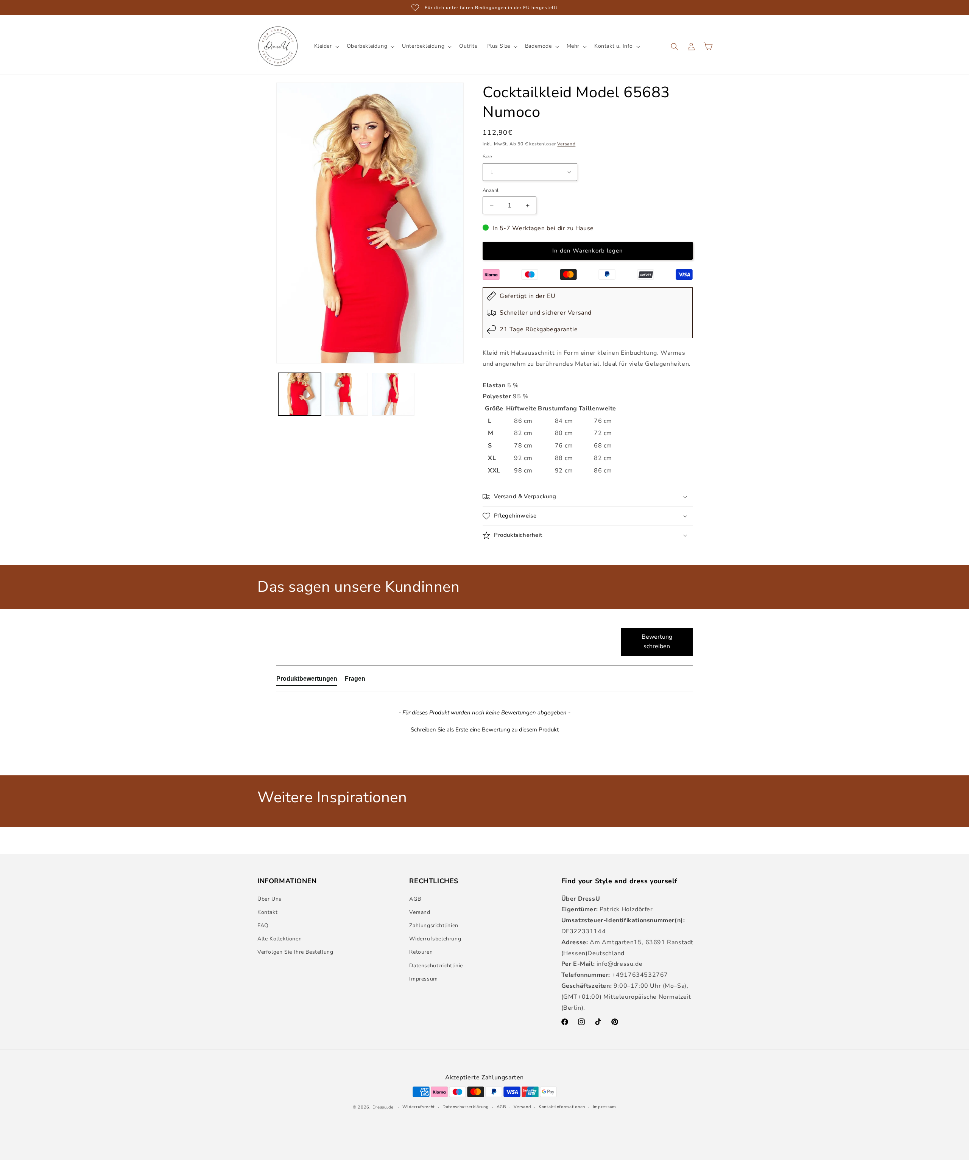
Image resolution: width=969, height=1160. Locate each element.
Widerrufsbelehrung (435, 938)
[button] (326, 46)
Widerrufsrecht (418, 1106)
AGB (415, 899)
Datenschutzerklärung (465, 1106)
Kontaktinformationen (562, 1106)
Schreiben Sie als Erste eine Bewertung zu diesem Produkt (485, 729)
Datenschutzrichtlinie (436, 965)
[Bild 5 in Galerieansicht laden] (346, 394)
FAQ (263, 925)
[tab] (306, 680)
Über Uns (269, 899)
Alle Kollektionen (279, 938)
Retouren (421, 952)
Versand (566, 144)
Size (487, 156)
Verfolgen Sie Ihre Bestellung (295, 952)
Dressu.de (383, 1107)
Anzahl (491, 190)
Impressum (423, 978)
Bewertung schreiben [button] (657, 642)
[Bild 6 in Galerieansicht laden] (393, 394)
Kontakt (267, 912)
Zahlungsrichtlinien (433, 925)
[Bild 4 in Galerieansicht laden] (299, 394)
